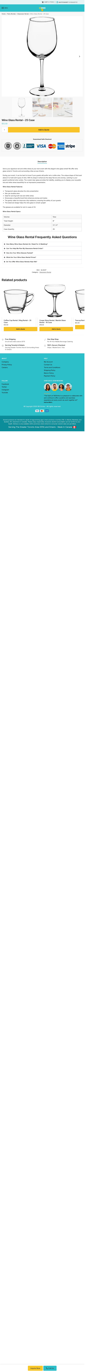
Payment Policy (49, 376)
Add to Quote (43, 130)
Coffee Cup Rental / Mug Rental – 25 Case (17, 321)
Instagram (5, 390)
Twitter (4, 387)
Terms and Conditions (52, 367)
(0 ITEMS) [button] (49, 2)
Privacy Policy (7, 365)
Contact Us (48, 365)
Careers (5, 367)
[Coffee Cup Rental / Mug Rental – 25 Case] (19, 300)
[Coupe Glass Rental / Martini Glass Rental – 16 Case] (54, 300)
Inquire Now (35, 1368)
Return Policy (49, 373)
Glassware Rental (23, 14)
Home (4, 14)
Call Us (51, 1368)
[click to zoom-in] (42, 56)
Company (5, 362)
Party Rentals (11, 14)
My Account (48, 362)
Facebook (5, 384)
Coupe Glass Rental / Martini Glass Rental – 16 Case (52, 321)
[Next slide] (79, 56)
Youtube (5, 393)
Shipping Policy (49, 370)
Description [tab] (42, 162)
